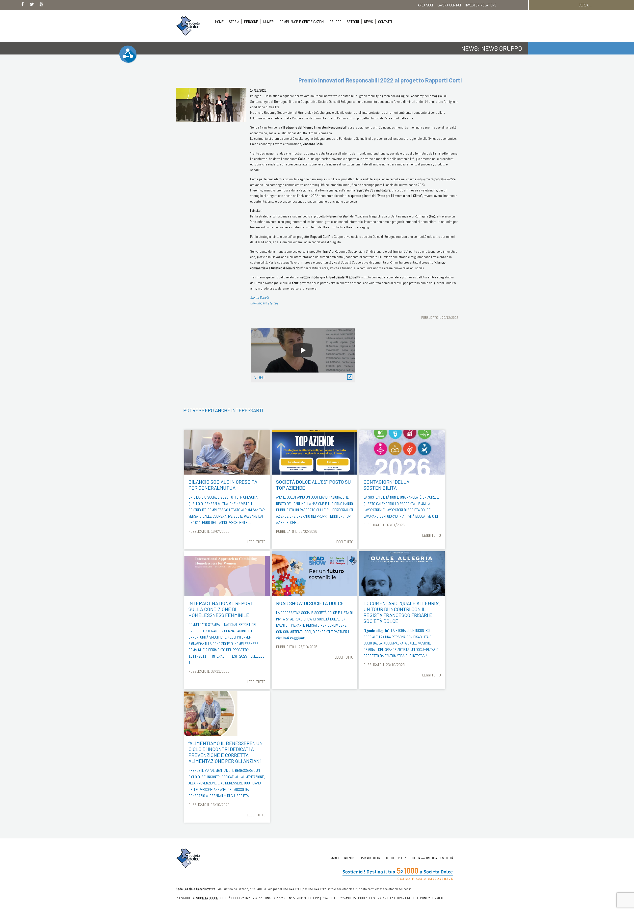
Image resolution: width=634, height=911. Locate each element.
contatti (385, 21)
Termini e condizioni (341, 858)
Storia (234, 21)
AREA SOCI (425, 5)
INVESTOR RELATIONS (480, 5)
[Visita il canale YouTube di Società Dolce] (41, 5)
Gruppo (336, 21)
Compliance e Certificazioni (302, 21)
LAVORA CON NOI (449, 5)
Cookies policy (396, 858)
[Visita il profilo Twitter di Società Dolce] (31, 5)
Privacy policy (370, 858)
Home (219, 21)
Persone (251, 21)
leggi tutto (256, 541)
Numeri (268, 21)
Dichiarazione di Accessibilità (432, 858)
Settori (353, 21)
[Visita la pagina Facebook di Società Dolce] (22, 5)
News (368, 21)
